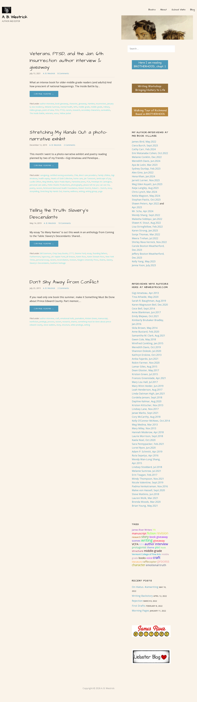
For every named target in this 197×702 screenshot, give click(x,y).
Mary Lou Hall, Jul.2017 (145, 382)
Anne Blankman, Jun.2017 (146, 312)
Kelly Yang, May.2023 (143, 261)
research (76, 110)
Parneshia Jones (79, 181)
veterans (49, 113)
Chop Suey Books (60, 253)
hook (163, 547)
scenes (136, 540)
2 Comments (69, 145)
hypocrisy (46, 256)
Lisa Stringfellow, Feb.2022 (147, 226)
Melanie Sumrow (52, 107)
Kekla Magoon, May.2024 (146, 195)
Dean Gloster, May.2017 (145, 370)
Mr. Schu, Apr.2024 (142, 211)
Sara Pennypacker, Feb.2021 (148, 443)
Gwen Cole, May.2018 (144, 339)
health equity (44, 178)
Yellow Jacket (65, 113)
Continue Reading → (44, 94)
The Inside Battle (37, 113)
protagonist (139, 547)
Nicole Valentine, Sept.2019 (147, 482)
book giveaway (61, 103)
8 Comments (63, 73)
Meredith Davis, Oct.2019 (146, 347)
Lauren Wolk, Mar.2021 (145, 498)
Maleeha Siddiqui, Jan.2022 (147, 219)
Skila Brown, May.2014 (144, 327)
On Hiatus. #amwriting (145, 587)
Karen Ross (81, 256)
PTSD (62, 110)
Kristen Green (91, 318)
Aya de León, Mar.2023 (144, 164)
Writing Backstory (142, 595)
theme (150, 547)
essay (89, 253)
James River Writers (142, 529)
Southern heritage (58, 263)
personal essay (42, 260)
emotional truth (67, 318)
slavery (109, 260)
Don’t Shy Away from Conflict (64, 282)
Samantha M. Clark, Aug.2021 (148, 335)
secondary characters (90, 110)
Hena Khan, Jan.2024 (143, 176)
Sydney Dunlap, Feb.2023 (146, 168)
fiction (151, 533)
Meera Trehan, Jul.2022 (145, 238)
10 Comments (64, 223)
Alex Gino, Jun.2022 (142, 172)
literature (137, 561)
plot (157, 547)
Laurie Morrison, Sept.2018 (147, 436)
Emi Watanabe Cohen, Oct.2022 (150, 153)
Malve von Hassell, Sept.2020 (148, 490)
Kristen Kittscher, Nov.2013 (147, 405)
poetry (32, 188)
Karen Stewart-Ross (95, 256)
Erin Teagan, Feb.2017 (144, 474)
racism (69, 110)
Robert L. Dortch (99, 188)
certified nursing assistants (61, 175)
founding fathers (100, 253)
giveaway (83, 103)
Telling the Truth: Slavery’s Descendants (59, 213)
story (109, 188)
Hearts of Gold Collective (61, 178)
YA (154, 529)
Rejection (137, 600)
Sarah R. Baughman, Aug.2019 (149, 300)
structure (66, 325)
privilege (43, 321)
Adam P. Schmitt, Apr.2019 (147, 451)
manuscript (103, 318)
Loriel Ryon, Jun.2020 (144, 447)
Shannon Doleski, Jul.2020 (146, 351)
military (106, 107)
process (51, 321)
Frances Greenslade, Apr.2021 (149, 378)
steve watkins (49, 325)
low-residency (38, 107)
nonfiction (34, 321)
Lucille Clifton (35, 181)
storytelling (34, 191)
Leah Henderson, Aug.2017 (147, 389)
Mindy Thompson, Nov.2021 (148, 478)
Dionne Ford (80, 253)
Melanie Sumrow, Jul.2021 (146, 470)
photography (76, 185)
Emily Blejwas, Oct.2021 (145, 316)
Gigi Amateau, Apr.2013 (145, 293)
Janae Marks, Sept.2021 (145, 412)
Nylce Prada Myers (62, 181)
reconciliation (62, 260)
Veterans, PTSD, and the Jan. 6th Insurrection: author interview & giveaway (66, 60)
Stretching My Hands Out (51, 191)
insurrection (101, 103)
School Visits (178, 9)
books (142, 558)
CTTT (71, 253)
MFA (75, 107)
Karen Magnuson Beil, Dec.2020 (150, 304)
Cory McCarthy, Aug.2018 (146, 416)
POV (57, 110)
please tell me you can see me (96, 185)
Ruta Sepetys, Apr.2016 (145, 455)
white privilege (77, 325)
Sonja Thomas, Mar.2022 (146, 234)
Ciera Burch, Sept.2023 (145, 145)
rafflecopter (149, 561)
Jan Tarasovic (90, 178)
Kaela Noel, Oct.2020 (143, 440)
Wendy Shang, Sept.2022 (146, 215)
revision (73, 260)
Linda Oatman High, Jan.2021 (148, 393)
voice (56, 113)
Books (151, 9)
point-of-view (48, 110)
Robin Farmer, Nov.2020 (145, 362)
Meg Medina (47, 181)
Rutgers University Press (87, 260)
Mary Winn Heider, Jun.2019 (147, 385)
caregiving (44, 175)
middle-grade (96, 107)
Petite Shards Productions (59, 185)
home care (78, 178)
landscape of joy (104, 178)
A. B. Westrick (14, 17)
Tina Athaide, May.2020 (145, 296)
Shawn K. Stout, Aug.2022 (146, 222)
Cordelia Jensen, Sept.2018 (147, 397)
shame (102, 260)
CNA (76, 175)
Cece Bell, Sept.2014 (143, 308)
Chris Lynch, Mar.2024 (144, 191)
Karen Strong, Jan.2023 (145, 230)
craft (57, 318)
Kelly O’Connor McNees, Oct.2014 (151, 420)
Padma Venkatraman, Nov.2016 (150, 486)
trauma (66, 191)
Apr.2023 (137, 207)
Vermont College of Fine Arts (146, 554)
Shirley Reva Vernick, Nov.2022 (149, 242)
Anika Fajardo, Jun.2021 (145, 358)
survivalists (105, 110)
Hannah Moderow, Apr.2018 (148, 432)
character (73, 103)
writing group (91, 191)
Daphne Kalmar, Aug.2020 (146, 401)
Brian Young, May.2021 (145, 505)
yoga (100, 191)
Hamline (91, 103)
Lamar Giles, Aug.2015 (144, 366)
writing (82, 191)
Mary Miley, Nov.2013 (144, 428)
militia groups (35, 110)
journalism (79, 318)
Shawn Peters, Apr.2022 (145, 203)
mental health (66, 107)
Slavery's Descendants (39, 263)
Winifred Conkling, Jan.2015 (147, 343)
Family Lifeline (104, 175)
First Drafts (138, 605)
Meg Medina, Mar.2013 (145, 424)
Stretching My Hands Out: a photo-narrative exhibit (68, 135)
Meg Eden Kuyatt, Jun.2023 (147, 184)
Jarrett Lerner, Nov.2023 (146, 180)
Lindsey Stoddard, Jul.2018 (147, 467)
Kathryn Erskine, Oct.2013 (146, 354)
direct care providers (88, 175)
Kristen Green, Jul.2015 (145, 374)
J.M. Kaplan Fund (58, 256)
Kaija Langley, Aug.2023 (145, 188)
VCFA (135, 544)
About (163, 9)
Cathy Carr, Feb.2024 (144, 149)
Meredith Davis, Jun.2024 (146, 161)
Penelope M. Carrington (101, 181)
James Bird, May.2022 (144, 141)
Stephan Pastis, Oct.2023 (146, 199)
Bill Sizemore (45, 253)
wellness (74, 191)
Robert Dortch (84, 188)
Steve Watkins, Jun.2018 (145, 494)
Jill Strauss (70, 256)
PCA (88, 181)
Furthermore (35, 256)
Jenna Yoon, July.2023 (144, 265)
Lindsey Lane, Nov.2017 (145, 409)
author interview (47, 103)
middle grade (84, 107)
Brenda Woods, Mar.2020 (146, 501)
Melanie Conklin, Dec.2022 (147, 157)
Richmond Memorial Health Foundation (60, 188)
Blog (192, 9)
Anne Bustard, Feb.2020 (145, 331)
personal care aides (38, 185)
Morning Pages (140, 610)
